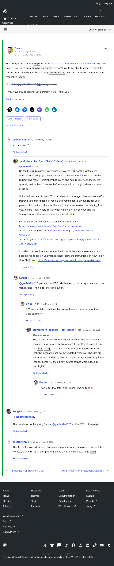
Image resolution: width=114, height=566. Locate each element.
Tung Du (18, 411)
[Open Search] (100, 11)
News (6, 495)
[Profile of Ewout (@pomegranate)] (9, 50)
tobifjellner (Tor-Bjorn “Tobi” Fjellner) (41, 161)
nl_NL (38, 55)
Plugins (34, 501)
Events (90, 495)
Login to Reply (15, 118)
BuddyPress (11, 531)
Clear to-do (33, 118)
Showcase (36, 490)
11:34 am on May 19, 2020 (89, 330)
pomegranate (47, 84)
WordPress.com (13, 516)
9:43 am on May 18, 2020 (75, 161)
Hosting (7, 501)
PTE (73, 170)
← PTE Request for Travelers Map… (25, 470)
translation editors (42, 68)
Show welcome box (98, 29)
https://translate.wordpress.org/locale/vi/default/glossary (50, 226)
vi (13, 84)
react (36, 179)
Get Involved (93, 490)
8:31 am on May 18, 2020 (25, 51)
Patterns (35, 506)
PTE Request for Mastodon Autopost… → (85, 470)
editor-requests (15, 99)
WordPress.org (57, 72)
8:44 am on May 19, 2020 (39, 278)
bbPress (9, 526)
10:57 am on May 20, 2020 (41, 442)
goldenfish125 (26, 84)
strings (47, 348)
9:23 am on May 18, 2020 (41, 140)
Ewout (18, 48)
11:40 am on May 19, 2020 (59, 383)
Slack (28, 260)
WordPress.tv (67, 506)
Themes (35, 495)
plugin (37, 63)
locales (22, 76)
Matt (7, 521)
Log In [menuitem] (99, 3)
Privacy (7, 506)
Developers (64, 501)
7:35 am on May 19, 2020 (35, 412)
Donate (91, 501)
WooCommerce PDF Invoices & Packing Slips (77, 63)
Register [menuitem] (108, 3)
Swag (90, 506)
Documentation (66, 495)
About (6, 490)
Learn (61, 490)
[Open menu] (109, 11)
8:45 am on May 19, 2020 (46, 304)
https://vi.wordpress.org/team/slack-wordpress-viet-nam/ (69, 260)
